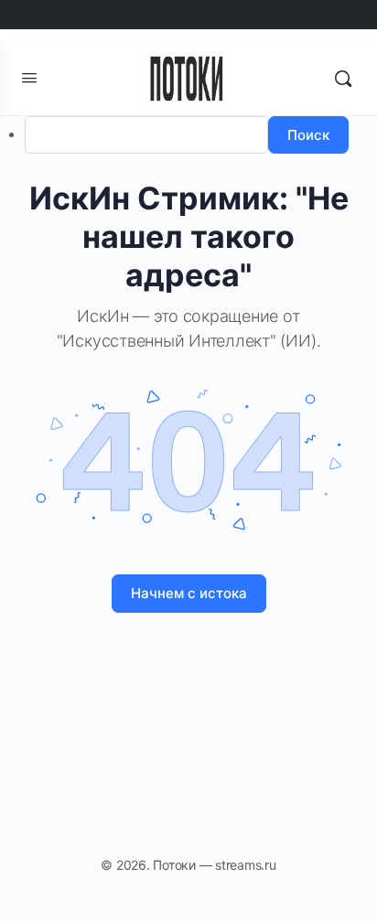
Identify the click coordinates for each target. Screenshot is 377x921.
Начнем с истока (189, 593)
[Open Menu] (29, 77)
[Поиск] (343, 78)
